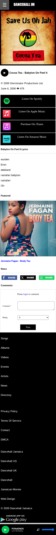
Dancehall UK (9, 470)
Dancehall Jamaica (12, 451)
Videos (5, 357)
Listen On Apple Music (32, 111)
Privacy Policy (9, 411)
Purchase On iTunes (32, 124)
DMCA (4, 439)
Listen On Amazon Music (32, 136)
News (4, 385)
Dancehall (6, 480)
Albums (5, 347)
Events (5, 366)
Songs (4, 338)
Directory (6, 395)
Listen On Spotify (32, 98)
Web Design (8, 498)
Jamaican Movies (11, 489)
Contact (5, 430)
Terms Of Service (11, 420)
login (25, 294)
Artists (4, 376)
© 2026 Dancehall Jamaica (16, 508)
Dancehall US (9, 461)
